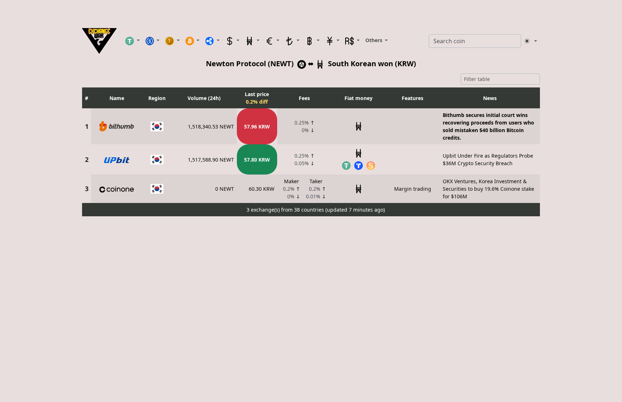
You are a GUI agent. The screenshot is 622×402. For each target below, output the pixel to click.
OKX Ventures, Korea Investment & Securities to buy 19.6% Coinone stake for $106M (488, 189)
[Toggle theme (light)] (530, 41)
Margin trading (412, 188)
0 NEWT (224, 188)
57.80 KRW (257, 159)
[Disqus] (311, 309)
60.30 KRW (261, 188)
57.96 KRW (257, 126)
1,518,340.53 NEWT (211, 126)
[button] (132, 40)
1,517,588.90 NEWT (211, 159)
